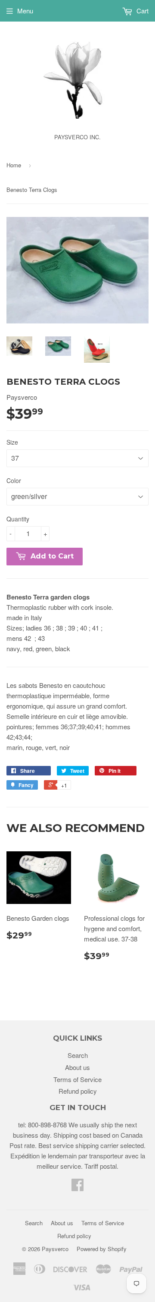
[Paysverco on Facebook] (77, 1187)
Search (78, 1055)
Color (13, 480)
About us (77, 1067)
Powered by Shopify (102, 1249)
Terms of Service (77, 1079)
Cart (142, 10)
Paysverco (55, 1249)
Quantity (17, 519)
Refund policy (78, 1090)
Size (12, 442)
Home (13, 165)
